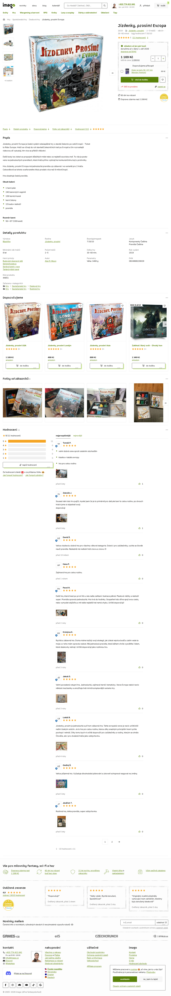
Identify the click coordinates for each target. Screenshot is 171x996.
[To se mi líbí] (139, 484)
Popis (5, 129)
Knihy (54, 13)
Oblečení (105, 13)
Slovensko (52, 972)
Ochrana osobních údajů (97, 955)
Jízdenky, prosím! (136, 31)
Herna (131, 958)
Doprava (48, 955)
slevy (34, 5)
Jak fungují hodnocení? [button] (13, 475)
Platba (57, 955)
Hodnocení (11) (82, 129)
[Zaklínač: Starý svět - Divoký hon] (148, 336)
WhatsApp (10, 963)
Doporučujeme (40, 129)
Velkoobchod (93, 961)
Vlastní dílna (117, 870)
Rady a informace (94, 958)
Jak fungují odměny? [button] (34, 475)
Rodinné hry (35, 289)
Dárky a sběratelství (87, 13)
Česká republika (54, 969)
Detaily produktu (20, 129)
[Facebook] (5, 985)
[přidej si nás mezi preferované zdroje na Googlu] (40, 985)
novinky (22, 5)
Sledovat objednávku (54, 963)
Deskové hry (34, 19)
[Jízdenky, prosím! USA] (22, 336)
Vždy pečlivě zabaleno (156, 870)
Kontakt (132, 952)
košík (164, 5)
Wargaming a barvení (29, 13)
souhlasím (125, 979)
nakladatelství (118, 873)
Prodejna (133, 955)
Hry (14, 13)
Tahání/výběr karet (11, 269)
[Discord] (19, 985)
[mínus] (153, 58)
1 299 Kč (136, 60)
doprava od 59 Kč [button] (128, 51)
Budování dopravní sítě (13, 261)
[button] (85, 137)
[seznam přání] (162, 79)
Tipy (115, 13)
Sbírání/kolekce (9, 264)
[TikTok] (33, 985)
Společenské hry (19, 19)
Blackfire (6, 241)
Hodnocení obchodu (138, 963)
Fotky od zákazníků (60, 129)
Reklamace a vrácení (54, 961)
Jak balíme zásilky (53, 958)
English (50, 974)
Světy (5, 13)
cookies (133, 969)
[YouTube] (26, 985)
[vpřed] (8, 74)
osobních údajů (162, 928)
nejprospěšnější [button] (63, 435)
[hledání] (104, 5)
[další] (119, 842)
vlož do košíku (141, 80)
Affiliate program (94, 966)
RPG (45, 13)
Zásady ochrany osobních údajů (127, 986)
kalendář (56, 5)
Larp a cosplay (67, 13)
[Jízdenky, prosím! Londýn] (64, 336)
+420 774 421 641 (127, 4)
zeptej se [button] (161, 86)
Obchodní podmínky (96, 952)
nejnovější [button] (77, 435)
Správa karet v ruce (11, 266)
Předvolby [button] (150, 972)
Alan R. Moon (50, 261)
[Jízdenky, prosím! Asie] (106, 336)
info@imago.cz (12, 958)
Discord (9, 961)
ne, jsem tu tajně (150, 979)
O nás (131, 961)
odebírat (160, 922)
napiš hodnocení (29, 465)
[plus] (163, 58)
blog (44, 5)
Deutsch (51, 977)
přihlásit (146, 5)
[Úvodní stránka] (4, 19)
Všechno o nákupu (53, 952)
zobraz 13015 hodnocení (14, 895)
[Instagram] (12, 985)
